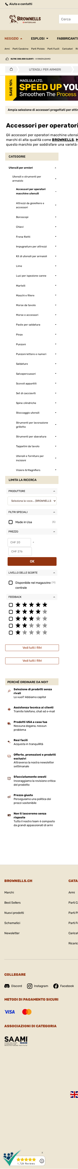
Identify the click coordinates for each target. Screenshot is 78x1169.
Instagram (41, 986)
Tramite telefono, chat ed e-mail (34, 711)
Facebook (67, 986)
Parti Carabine (20, 48)
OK (32, 561)
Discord (16, 986)
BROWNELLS (63, 140)
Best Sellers (12, 903)
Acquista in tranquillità (28, 744)
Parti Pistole (38, 48)
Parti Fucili (53, 48)
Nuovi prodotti (14, 913)
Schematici (12, 923)
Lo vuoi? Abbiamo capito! (30, 697)
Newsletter (12, 933)
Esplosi (37, 38)
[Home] (10, 69)
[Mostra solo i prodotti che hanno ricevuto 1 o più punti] (31, 632)
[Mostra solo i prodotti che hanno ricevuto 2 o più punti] (31, 625)
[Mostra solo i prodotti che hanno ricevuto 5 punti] (31, 604)
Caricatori (67, 48)
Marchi (9, 892)
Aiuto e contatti (20, 4)
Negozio (11, 38)
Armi (7, 48)
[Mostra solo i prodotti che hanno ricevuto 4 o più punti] (31, 611)
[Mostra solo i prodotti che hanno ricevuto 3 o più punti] (31, 618)
